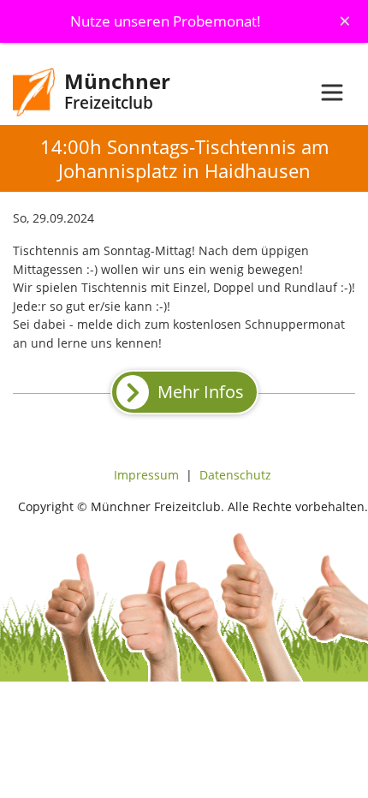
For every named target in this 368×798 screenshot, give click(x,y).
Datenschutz (235, 475)
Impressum (146, 475)
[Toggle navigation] (332, 92)
